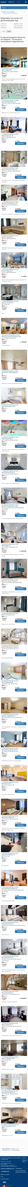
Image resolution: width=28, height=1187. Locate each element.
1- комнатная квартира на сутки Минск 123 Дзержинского (10, 1057)
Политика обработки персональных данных (21, 1171)
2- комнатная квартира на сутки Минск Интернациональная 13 (10, 748)
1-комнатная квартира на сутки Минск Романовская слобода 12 (10, 646)
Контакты (24, 1157)
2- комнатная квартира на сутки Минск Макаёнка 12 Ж (10, 956)
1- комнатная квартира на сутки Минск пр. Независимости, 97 (10, 202)
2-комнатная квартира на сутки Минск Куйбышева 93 (10, 681)
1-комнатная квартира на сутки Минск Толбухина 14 (10, 1023)
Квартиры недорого (18, 27)
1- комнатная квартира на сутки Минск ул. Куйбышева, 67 (10, 715)
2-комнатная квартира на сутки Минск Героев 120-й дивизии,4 (10, 371)
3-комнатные (3, 27)
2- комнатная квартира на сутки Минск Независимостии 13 (10, 1125)
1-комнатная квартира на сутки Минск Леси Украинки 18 (10, 853)
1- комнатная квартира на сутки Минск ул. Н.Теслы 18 (10, 301)
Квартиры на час (7, 1150)
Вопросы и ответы (5, 1174)
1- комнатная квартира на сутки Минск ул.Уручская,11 (10, 270)
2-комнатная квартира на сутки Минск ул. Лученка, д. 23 (10, 613)
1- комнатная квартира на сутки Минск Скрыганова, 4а (10, 922)
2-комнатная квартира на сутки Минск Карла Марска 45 (10, 816)
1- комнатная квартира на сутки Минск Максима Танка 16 (10, 471)
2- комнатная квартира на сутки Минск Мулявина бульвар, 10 (10, 887)
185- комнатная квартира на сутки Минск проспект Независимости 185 (11, 335)
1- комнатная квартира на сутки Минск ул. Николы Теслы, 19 (10, 168)
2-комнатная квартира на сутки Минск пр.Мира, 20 (10, 69)
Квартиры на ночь (14, 1148)
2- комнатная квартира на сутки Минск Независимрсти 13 (10, 1091)
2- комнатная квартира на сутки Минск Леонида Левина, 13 (10, 101)
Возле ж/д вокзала (18, 25)
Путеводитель (19, 1168)
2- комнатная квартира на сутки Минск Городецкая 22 (10, 236)
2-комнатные (3, 25)
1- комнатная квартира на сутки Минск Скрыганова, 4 (10, 437)
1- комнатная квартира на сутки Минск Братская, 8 (10, 782)
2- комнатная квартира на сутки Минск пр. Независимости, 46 (10, 505)
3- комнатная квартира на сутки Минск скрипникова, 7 (10, 992)
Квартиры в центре (18, 23)
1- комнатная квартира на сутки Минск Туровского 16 (10, 134)
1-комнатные (3, 23)
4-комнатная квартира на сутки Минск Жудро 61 (10, 544)
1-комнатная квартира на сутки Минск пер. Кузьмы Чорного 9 (10, 580)
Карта (9, 31)
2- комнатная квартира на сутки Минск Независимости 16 (10, 405)
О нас (2, 1176)
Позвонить (20, 110)
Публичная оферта (24, 1160)
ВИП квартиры (16, 1150)
